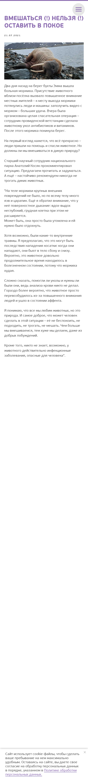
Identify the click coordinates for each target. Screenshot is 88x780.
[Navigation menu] (79, 9)
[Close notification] (85, 752)
